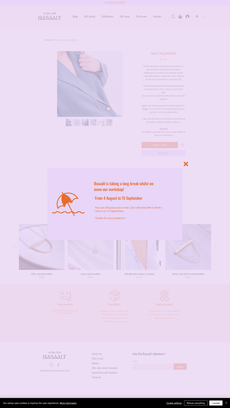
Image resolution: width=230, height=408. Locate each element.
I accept (216, 403)
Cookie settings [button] (174, 403)
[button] (186, 164)
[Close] (226, 402)
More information (68, 403)
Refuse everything (196, 403)
